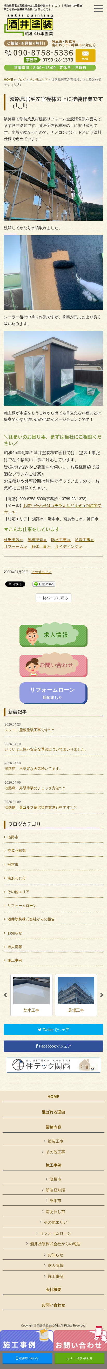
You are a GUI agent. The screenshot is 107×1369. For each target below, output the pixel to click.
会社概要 (53, 1289)
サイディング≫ (68, 546)
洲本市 (13, 864)
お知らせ (15, 933)
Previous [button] (5, 995)
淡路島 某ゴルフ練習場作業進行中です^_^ (40, 804)
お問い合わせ (53, 1305)
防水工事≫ (61, 539)
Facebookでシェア (54, 1046)
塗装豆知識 (17, 850)
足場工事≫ (84, 539)
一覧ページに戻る (53, 598)
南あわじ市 (17, 878)
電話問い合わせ (28, 1358)
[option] (31, 995)
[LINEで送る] (43, 583)
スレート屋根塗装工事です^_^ (29, 727)
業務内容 (53, 1127)
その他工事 (55, 1152)
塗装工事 (55, 1141)
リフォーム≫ (15, 546)
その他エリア (38, 80)
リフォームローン (22, 905)
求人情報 (15, 947)
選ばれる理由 (53, 1112)
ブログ (21, 80)
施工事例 (15, 960)
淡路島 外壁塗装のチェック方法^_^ (35, 785)
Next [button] (101, 995)
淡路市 (13, 837)
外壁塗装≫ (13, 539)
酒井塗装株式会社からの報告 (31, 919)
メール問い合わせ (80, 1358)
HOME (8, 80)
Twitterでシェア (55, 1029)
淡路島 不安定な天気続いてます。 (34, 766)
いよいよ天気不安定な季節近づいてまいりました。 (46, 747)
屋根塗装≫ (37, 539)
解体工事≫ (41, 546)
